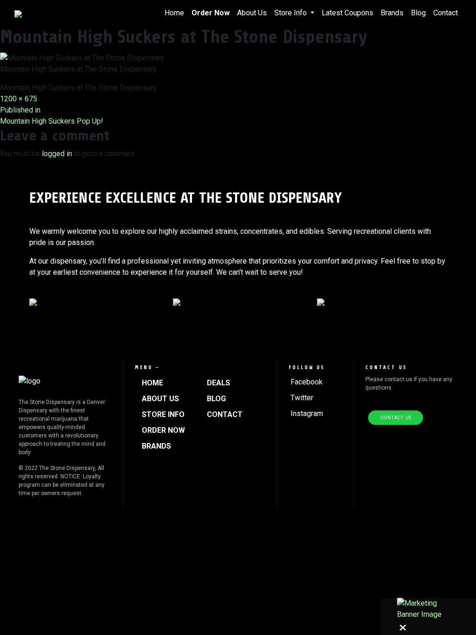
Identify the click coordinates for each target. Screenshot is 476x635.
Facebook (307, 381)
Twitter (302, 397)
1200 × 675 (18, 98)
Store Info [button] (291, 12)
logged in (57, 153)
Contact (445, 12)
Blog (418, 12)
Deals (218, 382)
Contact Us (395, 418)
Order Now (211, 12)
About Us (252, 12)
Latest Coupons (347, 12)
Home (174, 12)
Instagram (307, 413)
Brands (392, 12)
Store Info (163, 414)
